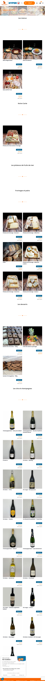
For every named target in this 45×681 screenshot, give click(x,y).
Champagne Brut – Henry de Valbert (12, 430)
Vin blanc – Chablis (8, 519)
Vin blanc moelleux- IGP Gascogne (32, 637)
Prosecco (5, 460)
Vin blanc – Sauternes (8, 578)
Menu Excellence (27, 60)
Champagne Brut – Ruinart (10, 548)
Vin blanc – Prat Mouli (28, 578)
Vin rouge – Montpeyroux (29, 489)
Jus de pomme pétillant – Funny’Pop (32, 519)
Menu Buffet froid (7, 90)
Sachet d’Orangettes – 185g (10, 376)
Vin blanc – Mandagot (8, 637)
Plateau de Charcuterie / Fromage (12, 145)
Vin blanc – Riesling (28, 460)
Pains (4, 262)
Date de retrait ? (30, 3)
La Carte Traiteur (9, 7)
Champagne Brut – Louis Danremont (32, 548)
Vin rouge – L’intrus (28, 607)
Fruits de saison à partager (30, 346)
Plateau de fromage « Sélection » (31, 233)
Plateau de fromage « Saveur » (31, 291)
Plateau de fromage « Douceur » (11, 233)
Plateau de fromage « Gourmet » (11, 291)
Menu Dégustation (7, 60)
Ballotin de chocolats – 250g (10, 346)
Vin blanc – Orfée (7, 489)
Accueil (3, 7)
